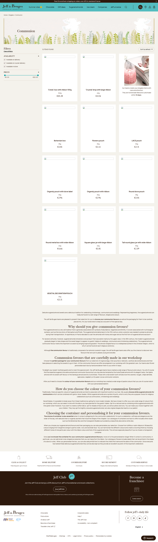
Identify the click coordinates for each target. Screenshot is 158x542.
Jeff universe (116, 7)
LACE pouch (137, 140)
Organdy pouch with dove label (60, 191)
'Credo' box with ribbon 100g (60, 90)
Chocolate (50, 7)
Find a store (45, 516)
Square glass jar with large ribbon (98, 242)
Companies (102, 7)
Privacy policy (88, 536)
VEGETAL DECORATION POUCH (59, 293)
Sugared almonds (76, 7)
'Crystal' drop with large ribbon (98, 90)
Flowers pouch (98, 140)
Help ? (80, 516)
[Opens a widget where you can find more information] (148, 538)
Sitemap (62, 536)
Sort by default (145, 49)
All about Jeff (45, 520)
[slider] (5, 75)
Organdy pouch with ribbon (98, 191)
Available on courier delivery (15, 63)
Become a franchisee (48, 523)
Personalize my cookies (104, 536)
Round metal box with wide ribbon (60, 242)
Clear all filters (8, 51)
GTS (69, 536)
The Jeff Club (82, 520)
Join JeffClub (59, 489)
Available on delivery (13, 60)
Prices (6, 72)
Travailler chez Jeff (47, 526)
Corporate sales (83, 513)
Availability (9, 56)
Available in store (12, 66)
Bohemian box (60, 140)
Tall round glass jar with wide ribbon (136, 242)
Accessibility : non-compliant (87, 523)
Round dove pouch (136, 191)
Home (5, 15)
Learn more (137, 499)
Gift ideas (61, 7)
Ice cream (91, 7)
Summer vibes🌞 (35, 7)
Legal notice (77, 536)
